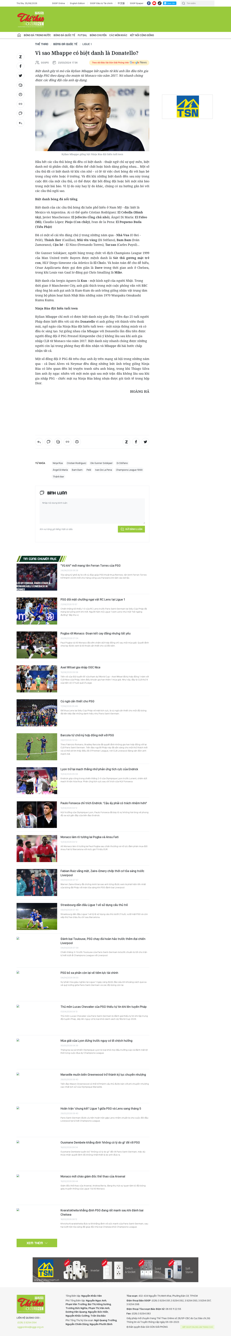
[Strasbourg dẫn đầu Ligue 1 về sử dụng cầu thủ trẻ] (37, 916)
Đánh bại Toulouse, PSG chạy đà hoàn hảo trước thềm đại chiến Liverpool (103, 941)
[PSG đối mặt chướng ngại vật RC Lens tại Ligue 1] (37, 611)
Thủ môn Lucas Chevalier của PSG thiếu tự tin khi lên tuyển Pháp (104, 1006)
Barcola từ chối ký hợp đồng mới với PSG (87, 735)
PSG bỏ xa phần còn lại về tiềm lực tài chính (89, 973)
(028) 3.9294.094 (27, 1322)
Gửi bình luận (133, 529)
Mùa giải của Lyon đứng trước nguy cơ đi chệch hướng (96, 1040)
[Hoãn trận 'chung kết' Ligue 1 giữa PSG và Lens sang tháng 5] (37, 1120)
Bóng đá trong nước (37, 35)
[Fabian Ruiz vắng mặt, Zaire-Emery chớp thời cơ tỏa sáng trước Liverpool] (37, 882)
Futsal (82, 35)
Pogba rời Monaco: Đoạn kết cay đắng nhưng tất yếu (96, 633)
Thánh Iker (58, 476)
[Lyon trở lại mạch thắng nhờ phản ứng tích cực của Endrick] (37, 780)
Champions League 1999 (129, 469)
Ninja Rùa (58, 463)
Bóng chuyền (98, 35)
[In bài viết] (20, 94)
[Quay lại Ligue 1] (20, 123)
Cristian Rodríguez (76, 463)
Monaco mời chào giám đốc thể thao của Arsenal (93, 1176)
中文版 (121, 3)
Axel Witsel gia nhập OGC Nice (80, 667)
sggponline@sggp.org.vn (30, 1327)
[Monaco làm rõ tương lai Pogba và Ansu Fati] (37, 848)
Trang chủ (19, 35)
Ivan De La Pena (103, 469)
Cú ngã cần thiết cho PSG (77, 701)
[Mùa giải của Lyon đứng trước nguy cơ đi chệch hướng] (37, 1052)
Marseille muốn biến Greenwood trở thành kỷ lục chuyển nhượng (103, 1074)
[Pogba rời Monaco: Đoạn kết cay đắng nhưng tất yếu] (37, 644)
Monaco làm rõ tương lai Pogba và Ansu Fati (90, 837)
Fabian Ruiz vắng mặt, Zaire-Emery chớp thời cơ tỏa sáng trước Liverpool (102, 873)
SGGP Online (58, 3)
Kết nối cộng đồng (142, 35)
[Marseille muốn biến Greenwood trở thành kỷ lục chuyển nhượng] (37, 1086)
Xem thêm (35, 1243)
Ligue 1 (87, 44)
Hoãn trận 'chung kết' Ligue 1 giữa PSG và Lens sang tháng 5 (101, 1108)
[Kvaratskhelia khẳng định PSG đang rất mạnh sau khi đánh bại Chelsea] (37, 1221)
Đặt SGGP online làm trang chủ (197, 1327)
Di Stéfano (122, 463)
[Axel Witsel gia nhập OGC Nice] (37, 678)
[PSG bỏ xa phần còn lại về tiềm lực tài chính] (37, 984)
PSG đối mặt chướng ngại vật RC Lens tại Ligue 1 (93, 599)
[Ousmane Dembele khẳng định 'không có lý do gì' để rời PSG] (37, 1154)
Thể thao (41, 44)
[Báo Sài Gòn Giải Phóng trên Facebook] (149, 3)
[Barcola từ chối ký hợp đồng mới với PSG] (37, 746)
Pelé (89, 469)
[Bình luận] (20, 113)
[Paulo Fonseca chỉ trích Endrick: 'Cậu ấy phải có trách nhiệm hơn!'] (37, 814)
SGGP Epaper (136, 3)
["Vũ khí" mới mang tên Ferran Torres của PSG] (37, 577)
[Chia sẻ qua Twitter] (20, 76)
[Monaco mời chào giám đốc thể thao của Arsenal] (37, 1187)
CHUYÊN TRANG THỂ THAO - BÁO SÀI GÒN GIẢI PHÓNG (31, 19)
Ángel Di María (60, 469)
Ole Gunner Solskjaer (101, 463)
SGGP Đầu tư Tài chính (101, 3)
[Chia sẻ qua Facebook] (20, 66)
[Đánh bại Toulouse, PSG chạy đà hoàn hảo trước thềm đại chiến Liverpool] (37, 950)
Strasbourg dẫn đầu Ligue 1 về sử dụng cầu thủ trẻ (94, 905)
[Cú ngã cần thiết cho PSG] (37, 712)
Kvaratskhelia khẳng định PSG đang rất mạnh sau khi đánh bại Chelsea (102, 1212)
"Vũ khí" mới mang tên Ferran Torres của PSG (91, 565)
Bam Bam (77, 469)
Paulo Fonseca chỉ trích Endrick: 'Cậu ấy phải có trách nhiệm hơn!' (104, 803)
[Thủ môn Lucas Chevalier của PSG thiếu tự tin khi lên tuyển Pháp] (37, 1018)
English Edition (77, 3)
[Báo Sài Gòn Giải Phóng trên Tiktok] (160, 3)
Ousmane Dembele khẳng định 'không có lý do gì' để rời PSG (100, 1142)
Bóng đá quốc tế (64, 35)
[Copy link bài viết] (20, 104)
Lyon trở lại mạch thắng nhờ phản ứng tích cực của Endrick (99, 769)
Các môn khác (118, 35)
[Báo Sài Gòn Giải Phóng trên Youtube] (154, 3)
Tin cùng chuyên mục (40, 558)
